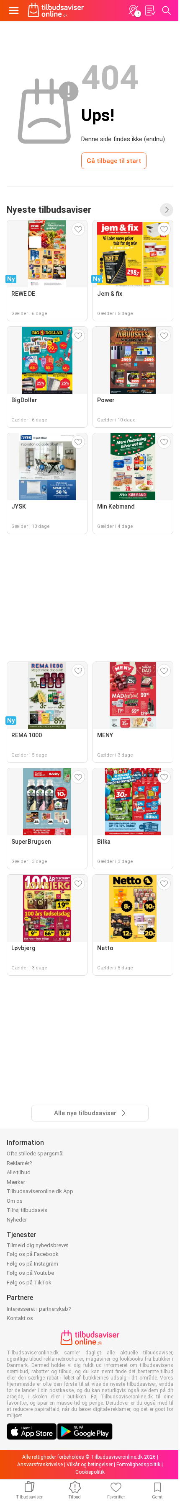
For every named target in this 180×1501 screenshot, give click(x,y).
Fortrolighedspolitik (138, 1464)
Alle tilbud (19, 1172)
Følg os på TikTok (29, 1282)
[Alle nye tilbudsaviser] (166, 210)
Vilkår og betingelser (90, 1464)
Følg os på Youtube (30, 1273)
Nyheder (17, 1220)
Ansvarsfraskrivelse (40, 1464)
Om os (15, 1201)
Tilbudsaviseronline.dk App (40, 1191)
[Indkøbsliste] (150, 10)
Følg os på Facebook (33, 1254)
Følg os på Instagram (32, 1264)
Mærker (16, 1182)
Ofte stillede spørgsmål (35, 1153)
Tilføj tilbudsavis (27, 1210)
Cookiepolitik (90, 1472)
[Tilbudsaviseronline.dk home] (56, 10)
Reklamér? (19, 1163)
